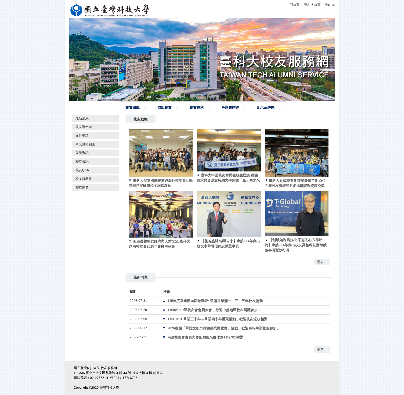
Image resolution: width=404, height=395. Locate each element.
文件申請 (82, 135)
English (330, 5)
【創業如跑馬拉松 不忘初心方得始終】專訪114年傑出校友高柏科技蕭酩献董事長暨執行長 (296, 245)
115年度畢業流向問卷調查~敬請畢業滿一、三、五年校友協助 (215, 301)
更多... (321, 262)
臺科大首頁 (312, 5)
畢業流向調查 (85, 144)
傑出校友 (165, 107)
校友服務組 (84, 179)
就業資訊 (82, 153)
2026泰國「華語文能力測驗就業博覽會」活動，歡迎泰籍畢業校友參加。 (223, 328)
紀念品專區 (266, 107)
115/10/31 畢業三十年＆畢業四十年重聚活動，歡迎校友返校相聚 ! (218, 319)
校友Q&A (82, 170)
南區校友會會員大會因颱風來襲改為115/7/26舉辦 (205, 337)
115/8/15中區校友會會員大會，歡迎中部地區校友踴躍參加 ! (213, 310)
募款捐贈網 (230, 107)
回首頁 (294, 5)
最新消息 (82, 118)
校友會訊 (82, 161)
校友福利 (197, 107)
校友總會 (82, 187)
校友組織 (133, 107)
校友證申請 (84, 127)
